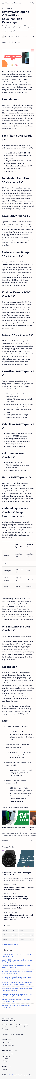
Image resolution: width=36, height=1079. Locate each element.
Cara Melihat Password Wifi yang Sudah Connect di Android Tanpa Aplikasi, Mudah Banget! (18, 917)
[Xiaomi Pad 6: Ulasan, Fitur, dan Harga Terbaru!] (15, 818)
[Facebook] (4, 1034)
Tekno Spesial (10, 3)
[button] (29, 2)
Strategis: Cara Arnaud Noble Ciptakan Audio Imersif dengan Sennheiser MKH (16, 978)
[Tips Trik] (14, 912)
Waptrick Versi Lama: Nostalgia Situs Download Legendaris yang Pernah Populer (17, 995)
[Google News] (19, 1034)
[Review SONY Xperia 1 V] (18, 58)
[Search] (33, 2)
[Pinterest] (11, 1034)
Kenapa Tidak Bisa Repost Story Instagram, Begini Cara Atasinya (16, 897)
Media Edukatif (7, 1043)
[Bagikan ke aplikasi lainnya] (19, 42)
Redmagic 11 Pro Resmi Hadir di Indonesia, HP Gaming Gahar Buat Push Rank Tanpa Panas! (17, 983)
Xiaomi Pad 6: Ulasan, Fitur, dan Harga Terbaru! (13, 829)
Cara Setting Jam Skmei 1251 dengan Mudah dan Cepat (17, 874)
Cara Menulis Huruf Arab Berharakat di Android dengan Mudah (18, 907)
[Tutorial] (14, 870)
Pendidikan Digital (8, 1045)
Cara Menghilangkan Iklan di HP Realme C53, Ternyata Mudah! (19, 888)
